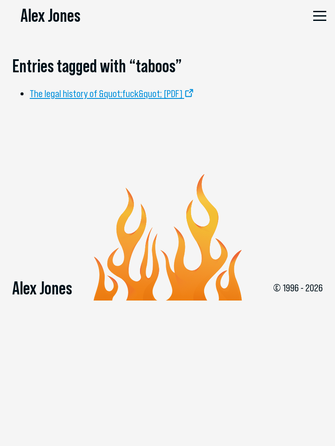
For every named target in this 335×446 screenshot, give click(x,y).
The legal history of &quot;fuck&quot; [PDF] (106, 93)
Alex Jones (50, 15)
